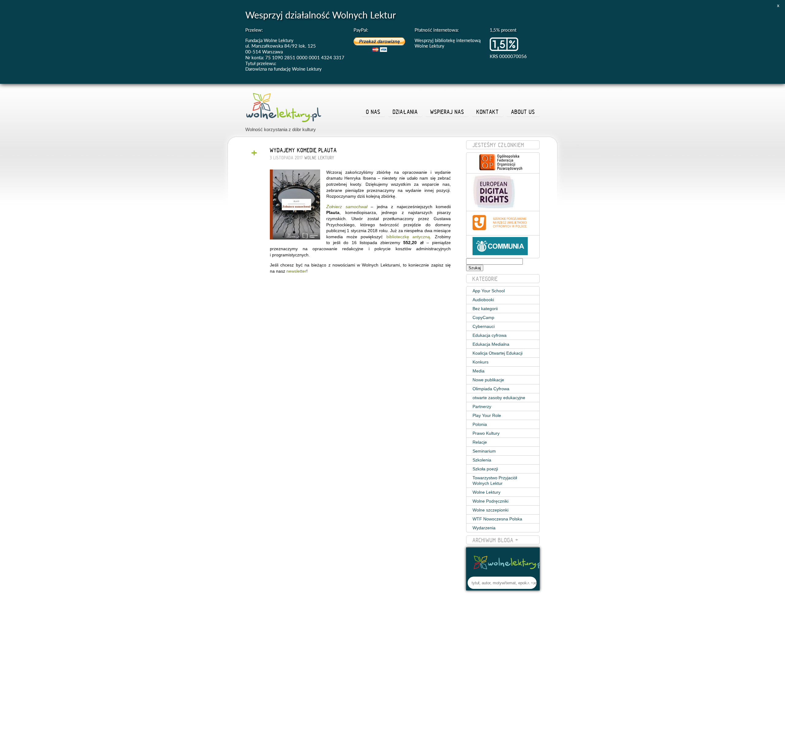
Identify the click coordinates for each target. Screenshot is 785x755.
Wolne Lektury (319, 158)
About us (523, 111)
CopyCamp (483, 317)
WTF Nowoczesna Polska (497, 518)
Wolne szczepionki (490, 510)
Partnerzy (482, 406)
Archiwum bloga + (496, 540)
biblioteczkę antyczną (408, 236)
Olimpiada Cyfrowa (491, 388)
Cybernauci (484, 326)
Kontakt (488, 111)
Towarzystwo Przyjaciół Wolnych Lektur (495, 480)
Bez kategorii (485, 308)
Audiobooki (483, 299)
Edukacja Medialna (491, 344)
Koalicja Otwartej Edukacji (498, 353)
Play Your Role (487, 415)
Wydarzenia (484, 527)
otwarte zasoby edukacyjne (499, 397)
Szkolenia (482, 459)
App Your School (489, 290)
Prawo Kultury (486, 433)
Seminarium (484, 451)
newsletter (296, 271)
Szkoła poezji (485, 468)
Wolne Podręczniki (490, 501)
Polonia (480, 424)
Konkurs (480, 362)
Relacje (480, 442)
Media (478, 370)
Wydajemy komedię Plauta (303, 150)
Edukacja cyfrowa (490, 335)
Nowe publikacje (488, 379)
